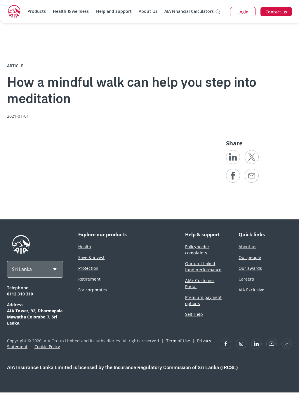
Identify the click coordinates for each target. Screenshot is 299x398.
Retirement (89, 279)
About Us (148, 11)
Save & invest (91, 257)
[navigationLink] (14, 11)
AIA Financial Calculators (189, 11)
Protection (88, 268)
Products (36, 11)
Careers (246, 279)
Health (84, 246)
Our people (250, 257)
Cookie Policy (47, 346)
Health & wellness (71, 11)
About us (247, 246)
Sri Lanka (22, 269)
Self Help (194, 314)
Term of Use (178, 341)
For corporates (92, 290)
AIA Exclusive (251, 290)
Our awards (250, 268)
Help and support (114, 11)
